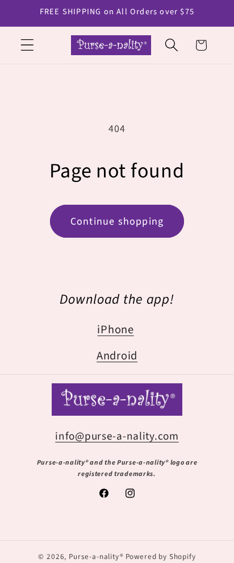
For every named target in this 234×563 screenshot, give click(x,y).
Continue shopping (117, 221)
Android (117, 355)
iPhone (115, 329)
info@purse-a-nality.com (117, 436)
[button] (27, 45)
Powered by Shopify (161, 556)
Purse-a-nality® (96, 556)
